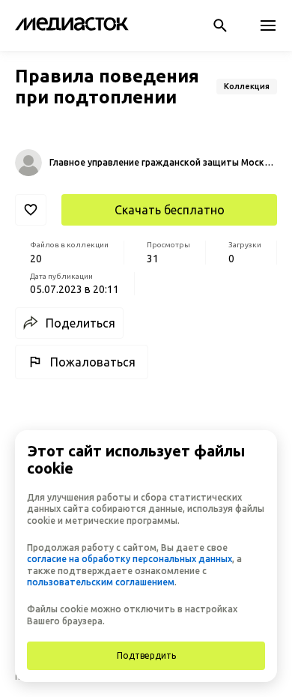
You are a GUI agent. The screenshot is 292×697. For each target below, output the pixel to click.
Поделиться (80, 323)
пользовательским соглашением (100, 582)
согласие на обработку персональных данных (129, 559)
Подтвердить (146, 655)
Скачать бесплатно (170, 210)
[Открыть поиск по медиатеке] (220, 25)
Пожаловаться (93, 362)
